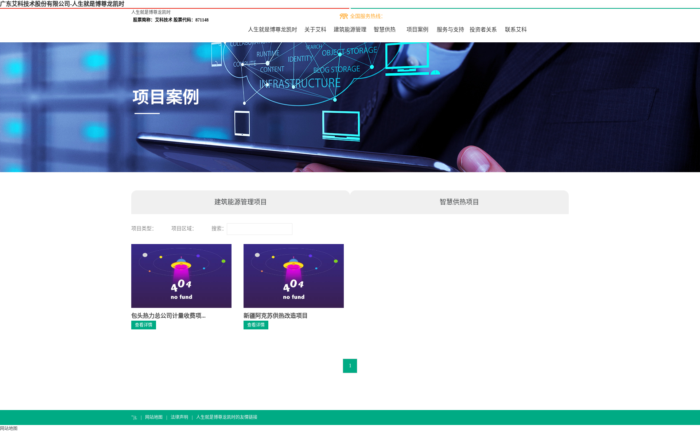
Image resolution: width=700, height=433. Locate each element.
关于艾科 (315, 29)
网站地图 (154, 417)
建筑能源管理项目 (240, 202)
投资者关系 (483, 29)
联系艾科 (516, 29)
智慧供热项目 (459, 202)
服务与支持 (450, 29)
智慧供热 (385, 29)
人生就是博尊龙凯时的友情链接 (226, 417)
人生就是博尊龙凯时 (151, 12)
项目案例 (417, 29)
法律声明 (179, 417)
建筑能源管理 (350, 29)
